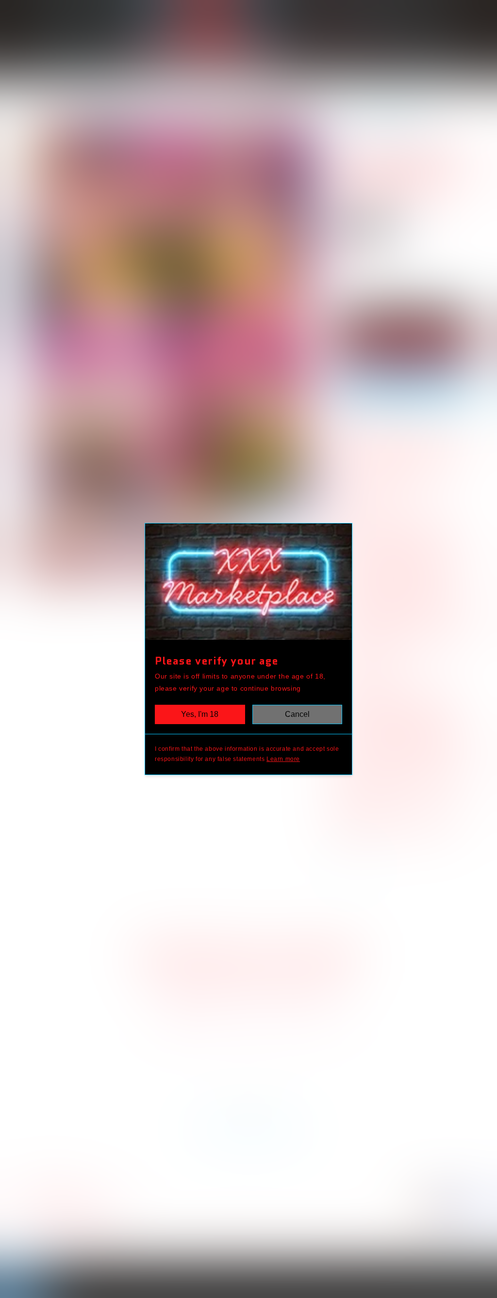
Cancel (297, 714)
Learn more (283, 759)
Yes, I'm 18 (199, 714)
